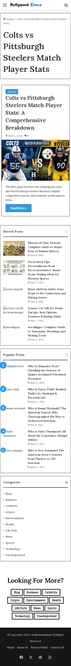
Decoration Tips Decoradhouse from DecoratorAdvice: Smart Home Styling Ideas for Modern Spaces (44, 270)
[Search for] (66, 6)
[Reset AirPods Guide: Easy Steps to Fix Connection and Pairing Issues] (14, 294)
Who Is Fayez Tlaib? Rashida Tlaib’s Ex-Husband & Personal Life (47, 393)
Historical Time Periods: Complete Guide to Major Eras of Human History (45, 247)
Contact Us (57, 647)
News (9, 536)
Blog (9, 493)
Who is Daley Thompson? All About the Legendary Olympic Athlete (48, 436)
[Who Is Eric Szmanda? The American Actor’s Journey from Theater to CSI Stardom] (14, 455)
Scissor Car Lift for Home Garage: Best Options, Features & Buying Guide (45, 312)
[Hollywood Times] (25, 5)
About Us (22, 647)
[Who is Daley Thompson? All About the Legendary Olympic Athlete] (14, 436)
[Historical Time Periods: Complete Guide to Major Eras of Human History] (14, 248)
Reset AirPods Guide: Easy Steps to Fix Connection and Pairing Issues (47, 293)
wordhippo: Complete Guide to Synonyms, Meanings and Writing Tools (46, 331)
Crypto (10, 512)
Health (10, 524)
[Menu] (5, 6)
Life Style (11, 530)
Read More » (18, 208)
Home (10, 19)
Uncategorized (15, 555)
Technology (13, 548)
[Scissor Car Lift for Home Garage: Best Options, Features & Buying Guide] (14, 313)
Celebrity (11, 505)
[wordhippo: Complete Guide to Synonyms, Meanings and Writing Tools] (14, 332)
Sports (12, 91)
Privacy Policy (39, 647)
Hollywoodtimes (41, 634)
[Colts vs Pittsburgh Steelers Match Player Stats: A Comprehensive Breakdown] (35, 160)
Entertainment (15, 518)
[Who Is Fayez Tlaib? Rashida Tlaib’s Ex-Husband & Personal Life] (14, 394)
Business (11, 499)
